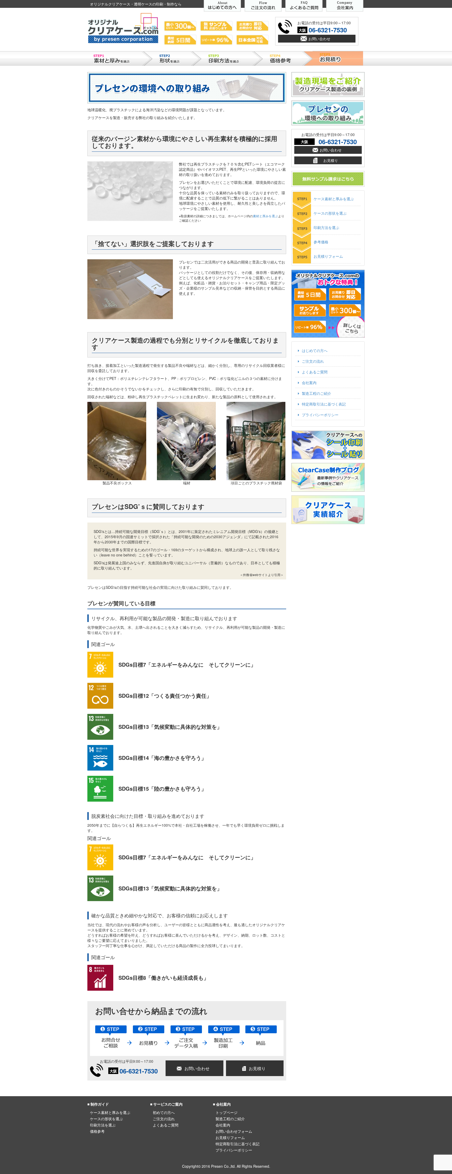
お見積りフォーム (328, 256)
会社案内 (309, 382)
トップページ (227, 1112)
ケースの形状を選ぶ (330, 213)
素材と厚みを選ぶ (265, 216)
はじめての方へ (314, 350)
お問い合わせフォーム (234, 1131)
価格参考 (97, 1131)
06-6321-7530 (328, 29)
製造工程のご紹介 (316, 393)
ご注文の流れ (313, 361)
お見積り (257, 1068)
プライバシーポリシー (320, 414)
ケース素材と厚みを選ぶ (334, 198)
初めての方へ (164, 1112)
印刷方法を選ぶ (326, 227)
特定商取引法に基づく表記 (324, 404)
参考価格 (321, 241)
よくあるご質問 (314, 371)
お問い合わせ (319, 38)
